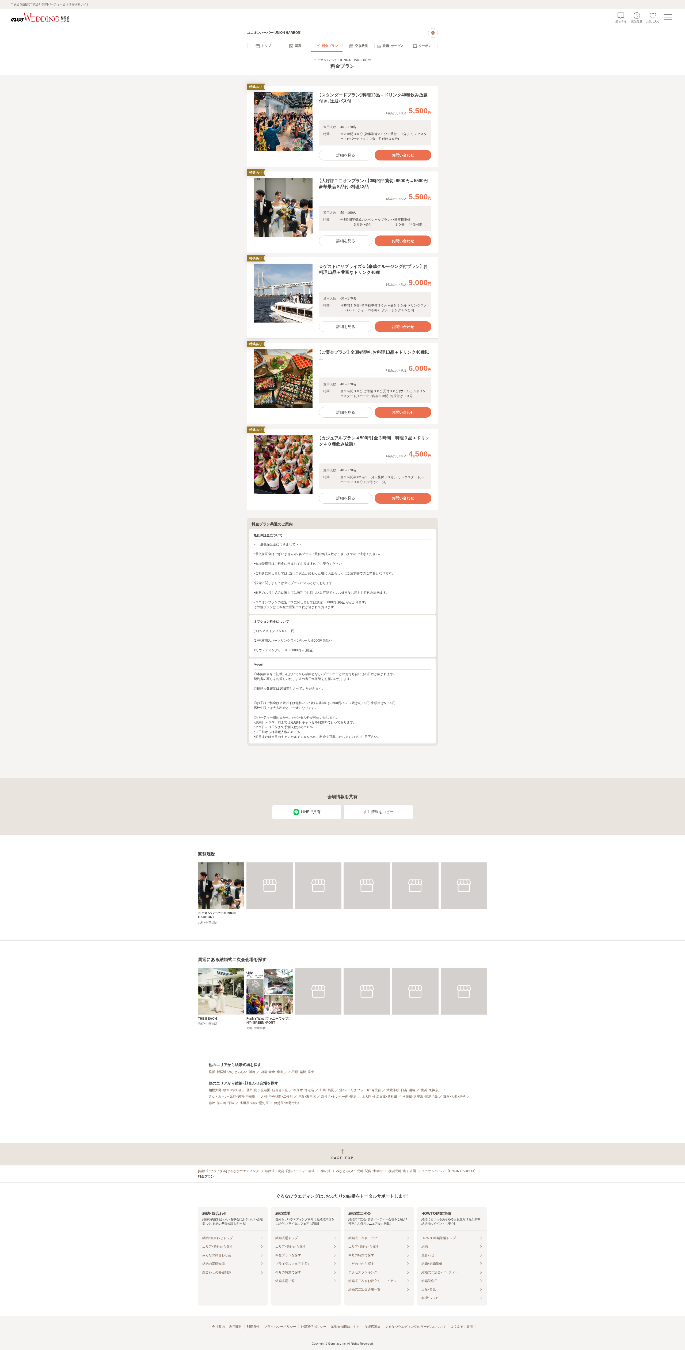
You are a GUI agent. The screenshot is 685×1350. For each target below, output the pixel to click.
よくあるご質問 (462, 1327)
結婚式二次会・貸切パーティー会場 (290, 1171)
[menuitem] (263, 46)
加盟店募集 (372, 1327)
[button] (342, 126)
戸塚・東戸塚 (307, 1096)
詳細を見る (345, 155)
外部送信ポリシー (313, 1327)
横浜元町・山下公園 (402, 1171)
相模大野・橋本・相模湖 (225, 1090)
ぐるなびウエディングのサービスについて (415, 1327)
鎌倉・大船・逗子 (454, 1096)
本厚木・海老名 (303, 1090)
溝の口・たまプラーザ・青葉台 (360, 1090)
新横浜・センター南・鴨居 (338, 1096)
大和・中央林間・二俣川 (277, 1096)
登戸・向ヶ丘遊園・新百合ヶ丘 (267, 1090)
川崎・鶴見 (326, 1090)
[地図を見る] (433, 33)
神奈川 (325, 1171)
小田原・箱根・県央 (301, 1072)
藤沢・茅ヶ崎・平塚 (221, 1103)
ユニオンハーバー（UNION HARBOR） (449, 1171)
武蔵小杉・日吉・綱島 (400, 1090)
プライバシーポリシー (280, 1327)
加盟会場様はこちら (345, 1327)
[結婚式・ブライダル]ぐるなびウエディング (228, 1171)
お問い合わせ (403, 155)
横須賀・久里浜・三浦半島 (420, 1096)
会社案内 (218, 1327)
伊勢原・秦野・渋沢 (287, 1103)
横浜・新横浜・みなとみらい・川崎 (232, 1072)
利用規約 (235, 1327)
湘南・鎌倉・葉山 (272, 1072)
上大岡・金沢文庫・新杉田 (379, 1096)
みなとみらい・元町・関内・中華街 (232, 1096)
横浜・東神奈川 (431, 1090)
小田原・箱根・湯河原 (254, 1103)
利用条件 (253, 1327)
